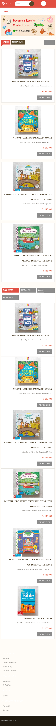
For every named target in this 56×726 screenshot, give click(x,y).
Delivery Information (9, 662)
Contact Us (6, 706)
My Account (6, 681)
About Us (6, 658)
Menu (5, 11)
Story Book (8, 298)
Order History (7, 685)
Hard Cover (8, 290)
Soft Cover (26, 290)
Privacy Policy (7, 666)
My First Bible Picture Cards (38, 618)
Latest (6, 42)
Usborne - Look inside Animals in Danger (32, 138)
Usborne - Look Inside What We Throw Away (31, 82)
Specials (5, 696)
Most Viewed (18, 42)
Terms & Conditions (9, 671)
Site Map (6, 710)
